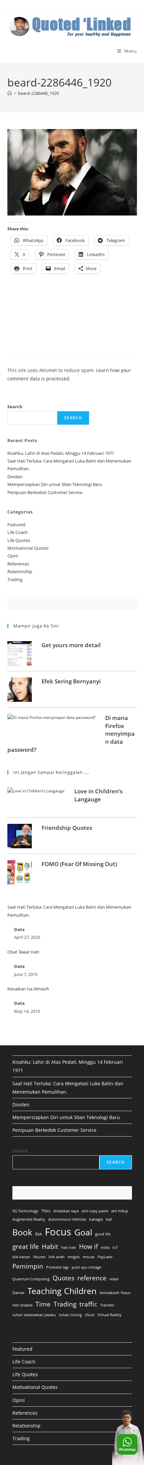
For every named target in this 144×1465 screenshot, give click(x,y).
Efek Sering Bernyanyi (71, 681)
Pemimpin (27, 1266)
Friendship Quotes (67, 828)
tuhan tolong (70, 1315)
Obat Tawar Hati (23, 952)
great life (25, 1246)
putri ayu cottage (86, 1267)
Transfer (107, 1305)
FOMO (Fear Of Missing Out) (79, 864)
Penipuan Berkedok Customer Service (44, 492)
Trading (14, 579)
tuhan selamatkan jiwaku (34, 1315)
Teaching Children (61, 1290)
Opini (12, 556)
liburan (39, 1257)
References (18, 564)
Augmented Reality (28, 1219)
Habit (50, 1246)
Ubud (89, 1315)
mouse (88, 1257)
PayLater (105, 1257)
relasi (114, 1279)
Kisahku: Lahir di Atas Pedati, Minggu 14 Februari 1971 (60, 453)
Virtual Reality (109, 1315)
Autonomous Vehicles (67, 1219)
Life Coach (17, 532)
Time (43, 1304)
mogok (74, 1257)
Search (14, 407)
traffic (88, 1304)
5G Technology (25, 1211)
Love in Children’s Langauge (98, 795)
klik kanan (21, 1257)
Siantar (18, 1292)
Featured (16, 525)
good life (103, 1234)
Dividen (14, 477)
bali (109, 1219)
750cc (46, 1211)
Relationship (19, 571)
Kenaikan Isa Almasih (28, 989)
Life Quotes (18, 540)
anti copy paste (95, 1211)
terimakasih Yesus (114, 1292)
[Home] (9, 93)
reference (91, 1278)
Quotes (63, 1278)
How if (88, 1246)
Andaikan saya (66, 1211)
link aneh (57, 1257)
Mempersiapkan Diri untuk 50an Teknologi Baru (54, 484)
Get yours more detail (71, 645)
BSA (38, 1234)
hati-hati (68, 1247)
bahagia (96, 1219)
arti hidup (119, 1211)
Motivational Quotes (28, 548)
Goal (83, 1232)
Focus (58, 1231)
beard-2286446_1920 (38, 93)
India (105, 1247)
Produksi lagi (57, 1267)
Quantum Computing (31, 1279)
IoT (115, 1247)
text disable (22, 1305)
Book (22, 1232)
